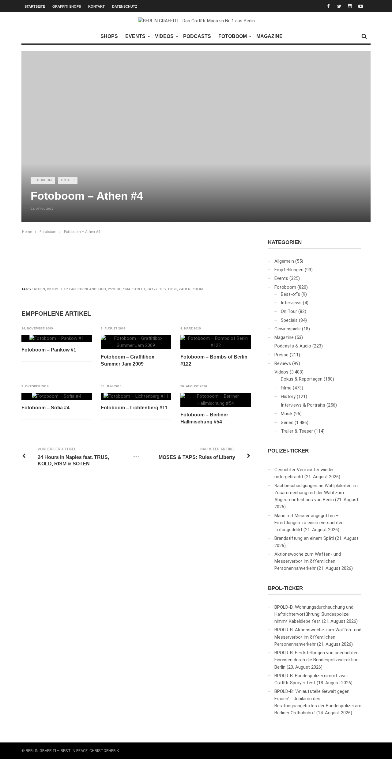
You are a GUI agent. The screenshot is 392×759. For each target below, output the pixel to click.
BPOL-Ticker (285, 588)
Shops (109, 36)
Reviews (282, 363)
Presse (281, 355)
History (288, 396)
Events (135, 36)
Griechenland (82, 289)
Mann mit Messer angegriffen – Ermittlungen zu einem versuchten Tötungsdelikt (309, 523)
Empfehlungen (288, 269)
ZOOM (197, 289)
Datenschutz (124, 6)
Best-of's (290, 294)
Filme (286, 388)
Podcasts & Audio (292, 346)
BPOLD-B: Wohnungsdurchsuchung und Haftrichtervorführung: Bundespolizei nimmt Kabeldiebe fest (313, 614)
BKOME (53, 289)
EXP (64, 289)
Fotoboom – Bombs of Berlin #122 (213, 360)
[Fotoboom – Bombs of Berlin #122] (215, 342)
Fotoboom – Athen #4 (82, 232)
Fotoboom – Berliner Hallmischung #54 (204, 418)
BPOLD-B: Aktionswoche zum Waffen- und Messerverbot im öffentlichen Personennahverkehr (317, 637)
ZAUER (184, 289)
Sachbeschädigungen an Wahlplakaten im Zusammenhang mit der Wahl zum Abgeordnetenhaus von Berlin (316, 493)
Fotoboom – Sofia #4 (45, 407)
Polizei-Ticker (288, 451)
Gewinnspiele (287, 329)
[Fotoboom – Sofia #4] (56, 396)
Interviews (291, 303)
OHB (102, 289)
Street (138, 289)
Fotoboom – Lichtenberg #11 (134, 407)
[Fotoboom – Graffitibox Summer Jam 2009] (136, 342)
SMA (126, 289)
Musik (286, 413)
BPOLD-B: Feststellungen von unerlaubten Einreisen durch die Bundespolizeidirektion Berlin (316, 660)
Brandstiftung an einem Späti (304, 538)
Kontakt (96, 6)
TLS (162, 289)
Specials (289, 320)
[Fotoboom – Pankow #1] (56, 338)
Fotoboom (232, 36)
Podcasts (197, 36)
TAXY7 (152, 289)
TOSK (172, 289)
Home (27, 232)
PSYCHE (114, 289)
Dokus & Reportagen (301, 379)
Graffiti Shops (66, 6)
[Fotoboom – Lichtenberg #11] (136, 396)
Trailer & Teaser (297, 431)
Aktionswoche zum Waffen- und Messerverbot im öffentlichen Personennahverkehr (307, 561)
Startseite (34, 6)
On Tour (67, 180)
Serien (287, 422)
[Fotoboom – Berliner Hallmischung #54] (215, 400)
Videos (164, 36)
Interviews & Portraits (303, 405)
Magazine (269, 36)
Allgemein (284, 261)
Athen (39, 289)
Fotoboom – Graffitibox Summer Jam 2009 (127, 360)
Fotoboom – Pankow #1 (48, 349)
